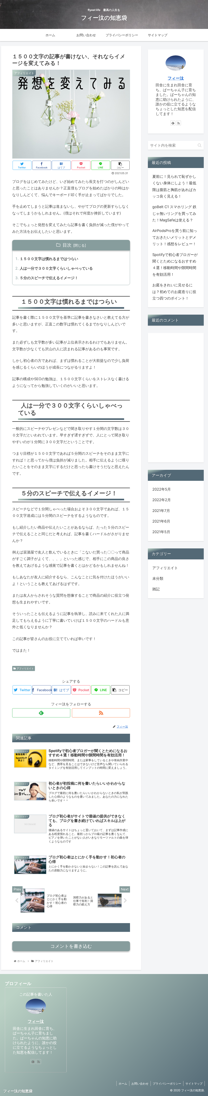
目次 (67, 245)
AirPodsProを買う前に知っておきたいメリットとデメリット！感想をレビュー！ (174, 237)
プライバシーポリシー (167, 1083)
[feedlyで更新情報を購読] (41, 712)
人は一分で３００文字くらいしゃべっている (56, 268)
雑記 (156, 589)
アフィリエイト (25, 668)
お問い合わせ (139, 1083)
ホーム (123, 1083)
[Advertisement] (176, 398)
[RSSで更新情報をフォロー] (101, 712)
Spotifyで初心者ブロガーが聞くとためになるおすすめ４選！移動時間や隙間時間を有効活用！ (175, 265)
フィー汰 (176, 78)
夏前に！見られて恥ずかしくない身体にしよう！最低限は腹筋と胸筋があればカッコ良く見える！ (174, 186)
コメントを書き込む (71, 946)
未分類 (157, 578)
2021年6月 (161, 521)
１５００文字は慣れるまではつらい (49, 259)
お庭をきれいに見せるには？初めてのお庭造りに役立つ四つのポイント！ (174, 291)
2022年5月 (161, 489)
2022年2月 (161, 500)
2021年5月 (161, 532)
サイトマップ (194, 1083)
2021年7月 (161, 510)
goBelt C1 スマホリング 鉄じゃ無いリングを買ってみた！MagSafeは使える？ (174, 213)
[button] (199, 145)
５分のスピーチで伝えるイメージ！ (49, 278)
